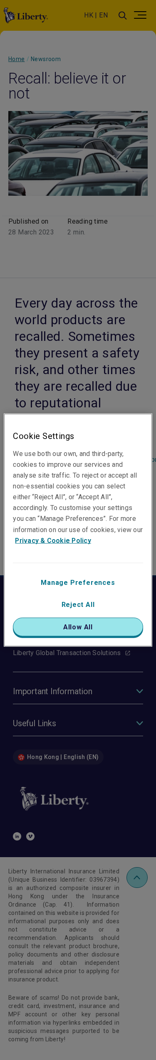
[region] (78, 530)
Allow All (78, 627)
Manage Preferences (78, 582)
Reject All (78, 604)
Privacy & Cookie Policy (53, 540)
